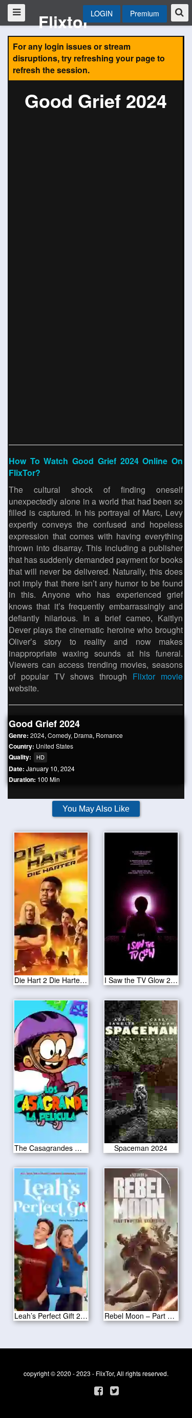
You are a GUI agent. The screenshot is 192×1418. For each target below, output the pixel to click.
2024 (37, 735)
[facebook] (98, 1390)
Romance (109, 735)
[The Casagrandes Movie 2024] (51, 1075)
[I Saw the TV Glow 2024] (141, 907)
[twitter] (114, 1390)
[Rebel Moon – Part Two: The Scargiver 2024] (141, 1243)
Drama (83, 735)
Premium (144, 13)
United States (54, 745)
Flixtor (63, 21)
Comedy (59, 735)
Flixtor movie (158, 676)
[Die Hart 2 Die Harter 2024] (51, 907)
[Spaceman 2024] (141, 1075)
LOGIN (102, 13)
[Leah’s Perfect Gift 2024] (51, 1243)
